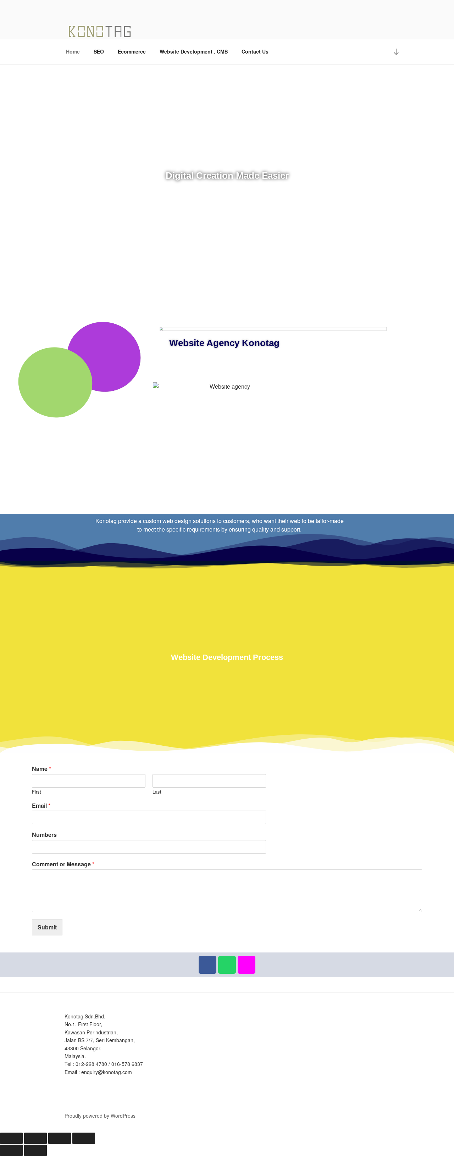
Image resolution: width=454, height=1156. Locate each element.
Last (157, 792)
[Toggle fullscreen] (35, 1138)
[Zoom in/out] (11, 1138)
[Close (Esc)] (83, 1138)
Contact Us (255, 51)
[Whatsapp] (227, 965)
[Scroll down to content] (396, 51)
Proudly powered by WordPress (100, 1115)
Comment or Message (63, 864)
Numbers (44, 835)
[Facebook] (207, 965)
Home (73, 51)
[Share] (59, 1138)
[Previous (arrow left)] (11, 1150)
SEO (99, 51)
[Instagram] (246, 965)
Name (41, 769)
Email (41, 806)
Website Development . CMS (194, 51)
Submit (47, 927)
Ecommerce (132, 51)
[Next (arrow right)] (35, 1150)
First (36, 792)
